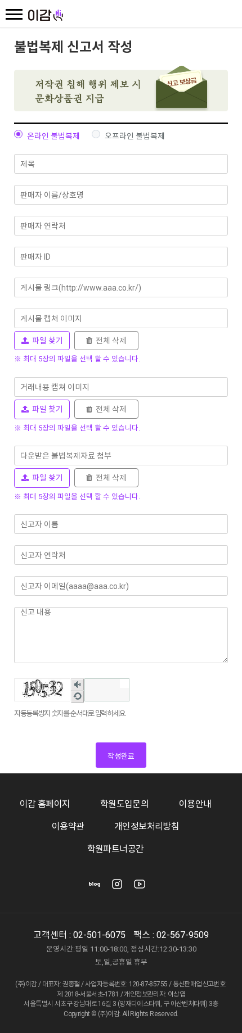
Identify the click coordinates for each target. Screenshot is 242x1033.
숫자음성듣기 (77, 685)
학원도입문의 (124, 804)
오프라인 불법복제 (135, 136)
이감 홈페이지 (45, 804)
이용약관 (68, 826)
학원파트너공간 (115, 849)
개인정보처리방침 (146, 826)
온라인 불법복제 (53, 136)
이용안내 (195, 804)
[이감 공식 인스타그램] (117, 887)
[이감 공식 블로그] (94, 887)
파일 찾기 (46, 340)
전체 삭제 (109, 340)
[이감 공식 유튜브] (139, 887)
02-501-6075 (99, 935)
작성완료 (121, 756)
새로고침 (77, 697)
